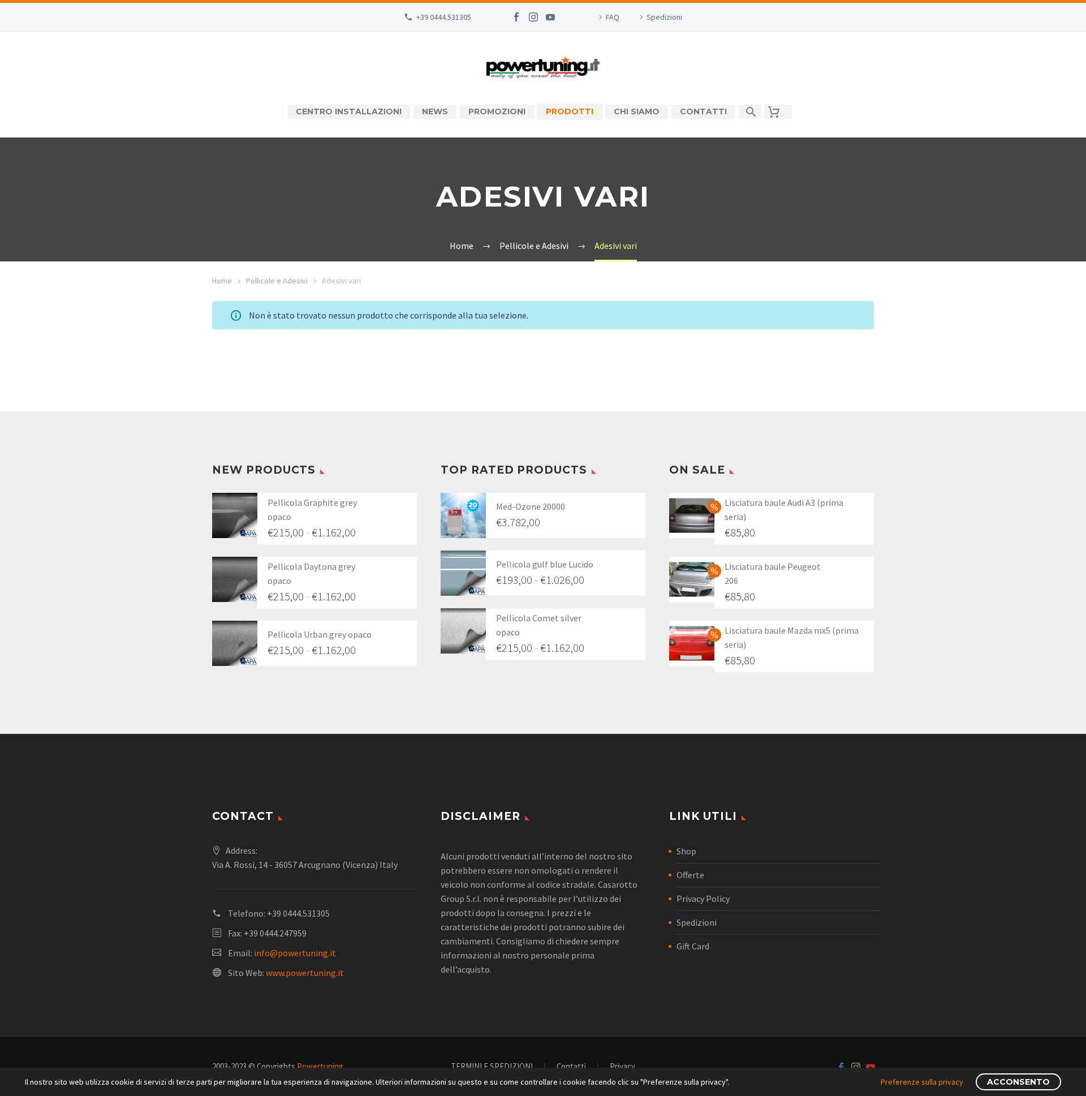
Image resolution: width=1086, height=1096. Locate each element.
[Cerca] (750, 112)
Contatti (703, 111)
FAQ (612, 17)
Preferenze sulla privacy (922, 1082)
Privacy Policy (703, 898)
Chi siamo (637, 111)
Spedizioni (664, 17)
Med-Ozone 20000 (530, 506)
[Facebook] (516, 17)
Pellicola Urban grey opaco (320, 634)
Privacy (622, 1067)
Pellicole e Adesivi (277, 281)
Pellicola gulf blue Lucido (544, 564)
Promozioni (496, 111)
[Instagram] (533, 17)
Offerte (690, 874)
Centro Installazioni (349, 111)
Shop (686, 851)
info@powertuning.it (295, 953)
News (435, 111)
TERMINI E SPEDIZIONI (492, 1067)
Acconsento (1018, 1082)
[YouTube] (550, 17)
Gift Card (692, 946)
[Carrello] (778, 112)
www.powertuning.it (305, 972)
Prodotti (569, 111)
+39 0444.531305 (443, 17)
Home (222, 281)
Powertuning (320, 1066)
